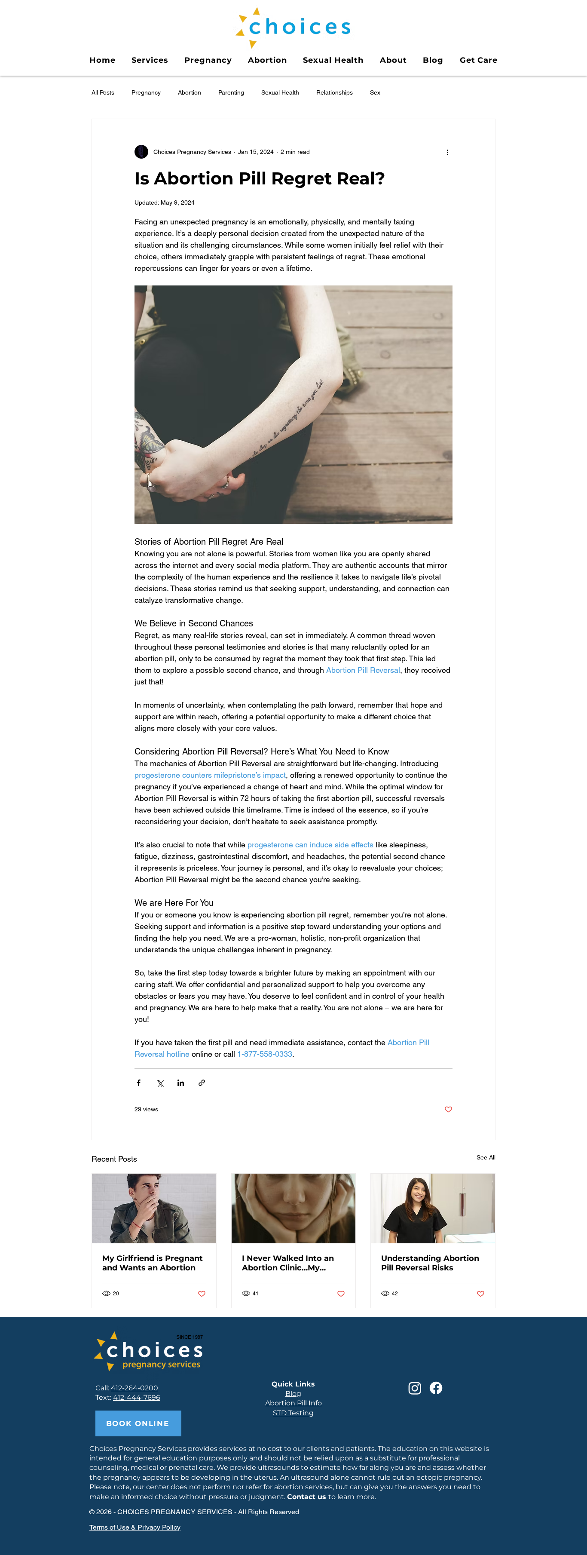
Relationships (334, 92)
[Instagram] (415, 1388)
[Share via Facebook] (139, 1083)
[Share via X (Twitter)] (160, 1083)
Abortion (189, 92)
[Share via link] (202, 1083)
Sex (375, 92)
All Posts (103, 92)
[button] (149, 60)
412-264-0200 (134, 1388)
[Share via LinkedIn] (181, 1083)
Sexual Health (280, 92)
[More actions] (447, 152)
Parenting (231, 92)
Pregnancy (146, 92)
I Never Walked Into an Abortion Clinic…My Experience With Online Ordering (289, 1263)
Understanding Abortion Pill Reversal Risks (430, 1263)
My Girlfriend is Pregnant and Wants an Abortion (152, 1263)
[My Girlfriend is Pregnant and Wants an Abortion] (154, 1208)
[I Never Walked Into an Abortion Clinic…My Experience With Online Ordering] (294, 1208)
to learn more (331, 1497)
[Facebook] (436, 1388)
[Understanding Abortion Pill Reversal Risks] (433, 1208)
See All (486, 1157)
